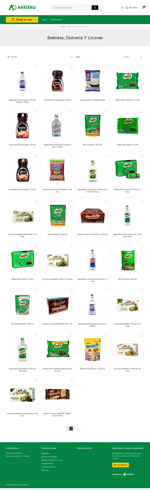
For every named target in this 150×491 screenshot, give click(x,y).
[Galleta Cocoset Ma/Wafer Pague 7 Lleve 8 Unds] (57, 394)
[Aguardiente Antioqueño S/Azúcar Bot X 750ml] (57, 125)
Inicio (44, 19)
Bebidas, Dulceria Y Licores (51, 460)
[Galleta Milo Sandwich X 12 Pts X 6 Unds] (127, 170)
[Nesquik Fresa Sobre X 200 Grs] (92, 349)
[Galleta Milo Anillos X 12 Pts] (22, 259)
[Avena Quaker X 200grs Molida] (92, 80)
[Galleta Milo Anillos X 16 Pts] (127, 125)
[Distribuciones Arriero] (22, 7)
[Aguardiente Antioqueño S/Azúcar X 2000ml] (92, 304)
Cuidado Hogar (47, 464)
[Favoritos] (122, 8)
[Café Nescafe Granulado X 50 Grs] (57, 80)
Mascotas (45, 470)
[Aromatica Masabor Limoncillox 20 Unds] (127, 349)
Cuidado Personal (48, 467)
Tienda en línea (24, 19)
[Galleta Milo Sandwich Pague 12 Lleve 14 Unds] (57, 349)
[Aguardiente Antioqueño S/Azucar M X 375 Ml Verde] (92, 170)
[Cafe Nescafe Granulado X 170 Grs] (22, 170)
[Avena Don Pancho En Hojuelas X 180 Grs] (57, 170)
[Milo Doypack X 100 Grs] (127, 259)
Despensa (45, 453)
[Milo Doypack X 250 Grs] (92, 125)
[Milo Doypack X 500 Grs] (57, 215)
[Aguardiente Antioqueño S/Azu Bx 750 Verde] (22, 349)
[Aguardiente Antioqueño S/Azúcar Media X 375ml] (22, 80)
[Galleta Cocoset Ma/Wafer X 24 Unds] (92, 215)
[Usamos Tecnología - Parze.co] (122, 474)
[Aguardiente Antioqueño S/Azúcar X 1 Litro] (92, 259)
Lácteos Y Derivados (49, 457)
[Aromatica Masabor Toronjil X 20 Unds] (127, 304)
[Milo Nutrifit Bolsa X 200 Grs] (22, 304)
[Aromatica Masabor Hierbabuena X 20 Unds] (22, 394)
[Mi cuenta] (36, 67)
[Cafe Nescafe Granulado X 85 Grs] (22, 125)
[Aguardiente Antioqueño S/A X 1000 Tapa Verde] (127, 215)
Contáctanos (56, 19)
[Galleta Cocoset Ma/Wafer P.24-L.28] (57, 304)
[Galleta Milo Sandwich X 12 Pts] (127, 80)
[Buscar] (95, 7)
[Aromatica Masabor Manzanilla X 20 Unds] (22, 215)
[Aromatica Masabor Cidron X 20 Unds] (57, 259)
